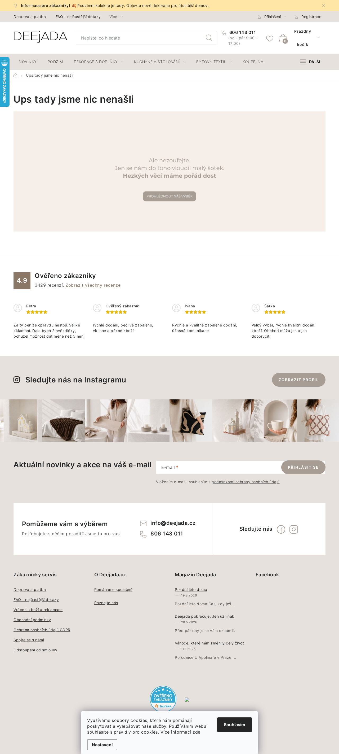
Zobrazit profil (299, 379)
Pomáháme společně (113, 589)
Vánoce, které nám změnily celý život (209, 643)
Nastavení (102, 744)
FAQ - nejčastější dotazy (78, 16)
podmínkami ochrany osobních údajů (246, 482)
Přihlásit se (303, 467)
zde (196, 732)
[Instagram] (293, 529)
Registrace (311, 16)
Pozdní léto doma (191, 589)
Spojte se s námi (29, 640)
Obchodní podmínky (32, 619)
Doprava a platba (30, 16)
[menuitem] (28, 62)
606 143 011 (242, 32)
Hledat (209, 38)
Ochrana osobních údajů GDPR (42, 629)
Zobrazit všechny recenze (93, 285)
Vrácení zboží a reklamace (38, 609)
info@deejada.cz (173, 523)
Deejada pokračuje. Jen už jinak (204, 616)
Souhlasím (234, 724)
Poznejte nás (106, 602)
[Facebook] (281, 529)
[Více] (310, 62)
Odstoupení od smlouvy (35, 650)
